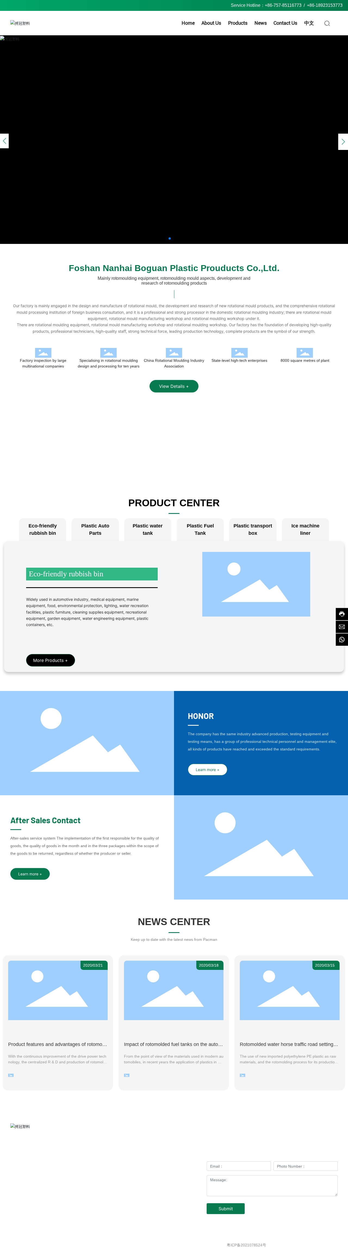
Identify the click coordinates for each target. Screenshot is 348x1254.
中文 (178, 1176)
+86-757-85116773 (283, 5)
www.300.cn (284, 1245)
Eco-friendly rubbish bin (66, 574)
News (177, 1165)
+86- (311, 5)
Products (137, 1165)
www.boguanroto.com (49, 1195)
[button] (170, 238)
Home (137, 1154)
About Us (178, 1154)
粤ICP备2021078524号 (246, 1245)
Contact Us (137, 1176)
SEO (302, 1245)
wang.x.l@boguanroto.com (49, 1188)
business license (323, 1245)
